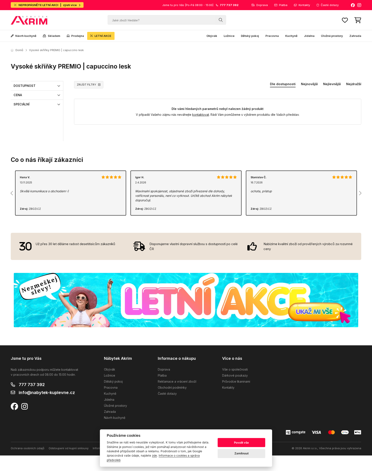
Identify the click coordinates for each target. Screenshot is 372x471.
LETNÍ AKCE (103, 36)
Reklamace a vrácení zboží (177, 381)
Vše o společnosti (235, 369)
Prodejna (77, 36)
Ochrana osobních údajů (27, 448)
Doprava (262, 5)
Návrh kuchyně (25, 36)
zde (154, 455)
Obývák (211, 36)
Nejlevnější (332, 84)
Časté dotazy (330, 5)
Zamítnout (241, 453)
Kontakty (304, 5)
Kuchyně (291, 36)
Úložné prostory (332, 36)
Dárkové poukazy (235, 375)
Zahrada (355, 36)
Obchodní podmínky (172, 387)
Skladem (54, 36)
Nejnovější (309, 84)
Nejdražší (353, 84)
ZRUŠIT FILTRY (86, 84)
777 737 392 (32, 384)
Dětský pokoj (250, 36)
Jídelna (309, 36)
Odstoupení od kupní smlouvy (68, 448)
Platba (283, 5)
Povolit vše (241, 442)
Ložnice (229, 36)
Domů (19, 50)
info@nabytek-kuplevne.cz (47, 392)
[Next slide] (359, 193)
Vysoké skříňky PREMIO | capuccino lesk (56, 50)
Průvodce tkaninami (236, 381)
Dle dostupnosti (283, 84)
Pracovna (272, 36)
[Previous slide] (12, 193)
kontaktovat (200, 114)
